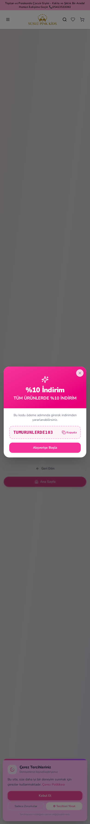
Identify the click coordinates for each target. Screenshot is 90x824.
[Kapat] (80, 373)
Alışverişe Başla (45, 447)
